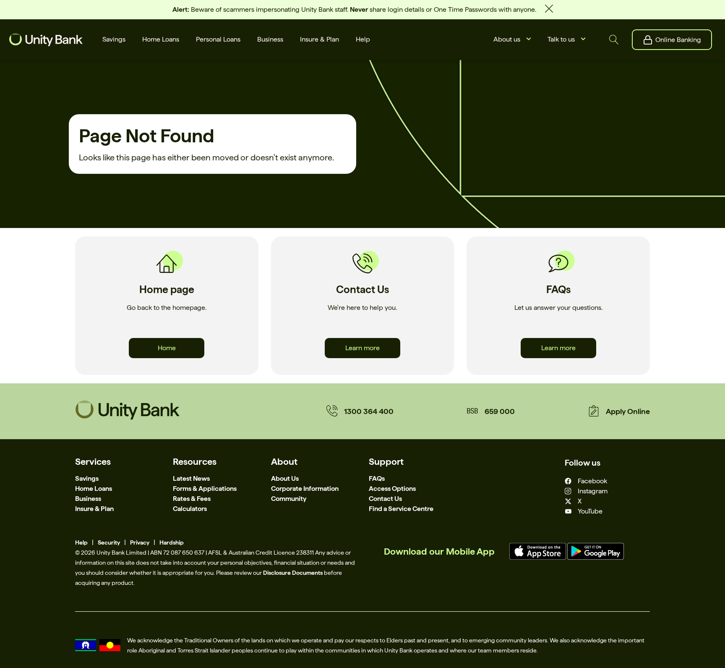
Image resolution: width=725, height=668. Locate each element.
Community (288, 499)
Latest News (191, 478)
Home (167, 348)
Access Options (392, 488)
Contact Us (385, 499)
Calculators (190, 509)
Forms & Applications (205, 488)
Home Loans (93, 488)
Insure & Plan (94, 509)
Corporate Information (305, 488)
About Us (285, 478)
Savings (87, 478)
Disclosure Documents (293, 572)
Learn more (362, 348)
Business (88, 499)
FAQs (377, 478)
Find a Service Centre (401, 509)
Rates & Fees (192, 499)
